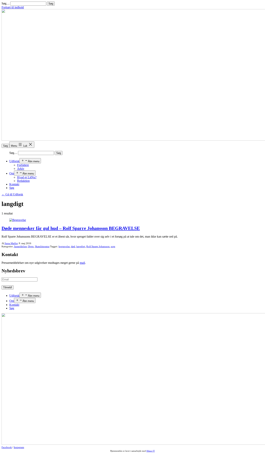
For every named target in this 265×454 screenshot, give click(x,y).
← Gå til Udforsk (12, 194)
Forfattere (23, 165)
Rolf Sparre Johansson (98, 246)
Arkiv (20, 168)
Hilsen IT (150, 451)
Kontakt (14, 184)
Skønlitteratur (42, 246)
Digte (31, 246)
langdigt (80, 246)
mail (82, 262)
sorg (113, 246)
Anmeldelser (20, 246)
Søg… (6, 3)
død (73, 246)
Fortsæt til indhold (13, 7)
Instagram (19, 447)
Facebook (7, 447)
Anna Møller (11, 243)
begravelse (64, 246)
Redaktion (23, 180)
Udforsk (14, 161)
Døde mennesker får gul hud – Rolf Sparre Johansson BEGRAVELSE (71, 228)
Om (11, 173)
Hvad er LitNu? (26, 177)
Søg (5, 145)
